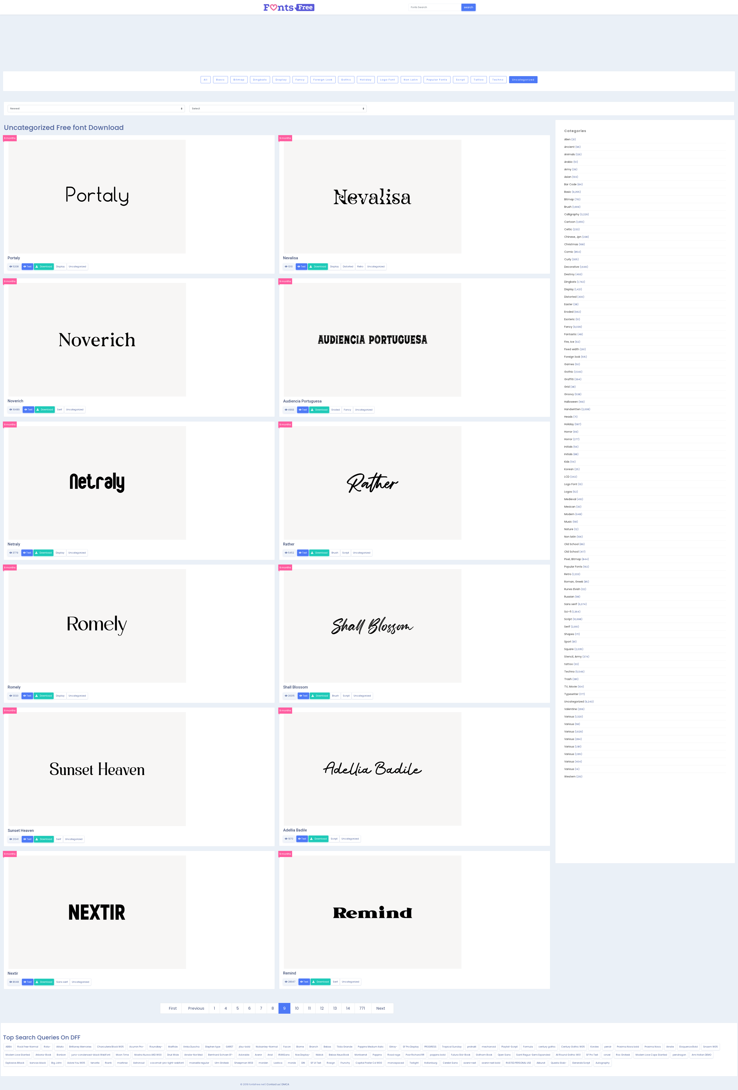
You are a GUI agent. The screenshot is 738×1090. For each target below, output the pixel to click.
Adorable (244, 1054)
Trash (568, 679)
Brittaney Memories (80, 1046)
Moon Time (122, 1054)
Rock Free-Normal (27, 1046)
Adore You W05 (76, 1062)
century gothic (547, 1046)
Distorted (348, 266)
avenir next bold (491, 1062)
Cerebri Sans (450, 1062)
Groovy (569, 394)
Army (567, 169)
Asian (567, 177)
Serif (59, 409)
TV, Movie (570, 686)
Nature (568, 529)
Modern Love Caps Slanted (651, 1054)
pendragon (679, 1054)
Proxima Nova (653, 1046)
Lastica (278, 1062)
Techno (498, 79)
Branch (313, 1046)
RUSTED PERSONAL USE (518, 1062)
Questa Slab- (559, 1062)
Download (45, 266)
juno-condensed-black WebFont (90, 1054)
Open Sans (504, 1054)
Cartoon (569, 222)
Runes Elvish (572, 589)
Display (281, 79)
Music (568, 522)
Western (570, 776)
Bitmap (239, 79)
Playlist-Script (509, 1046)
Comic (568, 252)
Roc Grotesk (623, 1054)
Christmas (571, 244)
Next (380, 1008)
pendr (607, 1046)
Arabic (568, 162)
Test (29, 266)
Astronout (139, 1062)
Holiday (366, 79)
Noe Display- (302, 1054)
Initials (568, 447)
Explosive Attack (15, 1062)
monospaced (396, 1062)
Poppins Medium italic (371, 1046)
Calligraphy (571, 214)
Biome (300, 1046)
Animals (569, 154)
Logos (568, 492)
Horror (568, 432)
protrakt (471, 1046)
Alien (567, 139)
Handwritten (572, 409)
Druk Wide (173, 1054)
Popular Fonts (437, 79)
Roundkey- (156, 1046)
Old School (571, 544)
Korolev (594, 1046)
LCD (566, 477)
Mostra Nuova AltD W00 (148, 1054)
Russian (569, 597)
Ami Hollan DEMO (701, 1054)
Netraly (14, 544)
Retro (360, 266)
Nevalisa (290, 258)
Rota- (47, 1046)
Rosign (331, 1062)
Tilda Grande (344, 1046)
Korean (569, 469)
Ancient (569, 147)
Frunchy (345, 1062)
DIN (303, 1062)
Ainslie (670, 1046)
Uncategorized (523, 79)
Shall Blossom (295, 687)
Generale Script (581, 1062)
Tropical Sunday (452, 1046)
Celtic (568, 229)
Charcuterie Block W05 (110, 1046)
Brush (335, 552)
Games (569, 364)
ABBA (9, 1046)
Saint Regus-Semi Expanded (533, 1054)
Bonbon (61, 1054)
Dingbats (260, 79)
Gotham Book (484, 1054)
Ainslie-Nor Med (193, 1054)
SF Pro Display (411, 1046)
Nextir (13, 973)
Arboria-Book (43, 1054)
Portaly (14, 258)
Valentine (570, 709)
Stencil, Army (573, 656)
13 (335, 1008)
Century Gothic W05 (573, 1046)
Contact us (273, 1084)
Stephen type (212, 1046)
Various (569, 716)
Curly (567, 259)
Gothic (346, 79)
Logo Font (387, 79)
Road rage (393, 1054)
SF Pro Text (592, 1054)
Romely (14, 687)
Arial (270, 1054)
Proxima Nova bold (628, 1046)
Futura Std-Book (460, 1054)
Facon (287, 1046)
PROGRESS (430, 1046)
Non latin (411, 79)
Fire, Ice (569, 342)
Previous (196, 1008)
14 (348, 1008)
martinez (122, 1062)
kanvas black (38, 1062)
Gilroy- (393, 1046)
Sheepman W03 (243, 1062)
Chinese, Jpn (572, 237)
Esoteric (569, 319)
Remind (289, 973)
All (206, 79)
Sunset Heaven (21, 830)
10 (297, 1008)
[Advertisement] (369, 43)
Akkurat (541, 1062)
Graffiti (569, 379)
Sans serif (62, 982)
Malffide (173, 1046)
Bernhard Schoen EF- (220, 1054)
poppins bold (437, 1054)
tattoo (479, 79)
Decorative (571, 267)
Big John (56, 1062)
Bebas (327, 1046)
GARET (229, 1046)
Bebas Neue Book (339, 1054)
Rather (288, 544)
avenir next (469, 1062)
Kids (566, 462)
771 (362, 1008)
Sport (567, 642)
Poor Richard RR (415, 1054)
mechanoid (489, 1046)
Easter (568, 304)
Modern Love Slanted (18, 1054)
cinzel (607, 1054)
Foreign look (322, 79)
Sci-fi (567, 612)
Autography (603, 1062)
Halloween (571, 402)
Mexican (569, 507)
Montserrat (361, 1054)
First (173, 1008)
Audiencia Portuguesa (302, 401)
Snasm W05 (710, 1046)
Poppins (377, 1054)
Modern (569, 514)
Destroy (569, 274)
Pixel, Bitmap (572, 559)
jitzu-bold (244, 1046)
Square (569, 649)
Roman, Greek (573, 582)
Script (460, 79)
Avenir (258, 1054)
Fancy (300, 79)
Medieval (570, 499)
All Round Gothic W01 (568, 1054)
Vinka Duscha (191, 1046)
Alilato (60, 1046)
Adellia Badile (295, 830)
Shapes (569, 634)
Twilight (414, 1062)
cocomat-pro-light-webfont (167, 1062)
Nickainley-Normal (267, 1046)
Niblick (319, 1054)
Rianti (108, 1062)
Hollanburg (430, 1062)
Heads (568, 417)
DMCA (285, 1084)
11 (309, 1008)
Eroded (336, 409)
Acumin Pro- (136, 1046)
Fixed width (571, 349)
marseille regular (199, 1062)
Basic (220, 79)
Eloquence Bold (688, 1046)
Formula (528, 1046)
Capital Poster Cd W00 (369, 1062)
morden (263, 1062)
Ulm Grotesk (222, 1062)
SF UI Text (316, 1062)
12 (322, 1008)
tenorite (95, 1062)
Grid (567, 387)
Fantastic (570, 334)
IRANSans (284, 1054)
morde (292, 1062)
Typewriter (571, 694)
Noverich (15, 401)
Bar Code (570, 184)
